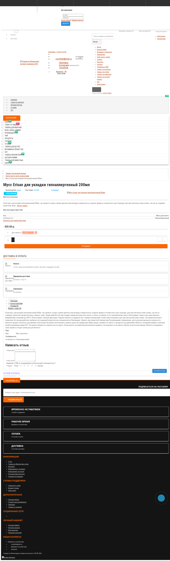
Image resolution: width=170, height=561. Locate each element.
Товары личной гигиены (14, 154)
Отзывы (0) (14, 306)
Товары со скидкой (15, 507)
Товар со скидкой (18, 102)
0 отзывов (54, 190)
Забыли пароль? (78, 20)
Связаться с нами (14, 486)
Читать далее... (22, 206)
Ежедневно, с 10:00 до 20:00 (57, 52)
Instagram (63, 65)
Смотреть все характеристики (14, 221)
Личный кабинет (14, 525)
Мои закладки (13, 530)
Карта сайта (12, 490)
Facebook (63, 67)
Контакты (11, 467)
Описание (14, 301)
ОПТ (12, 110)
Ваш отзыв (10, 361)
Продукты (100, 62)
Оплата (13, 35)
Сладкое (99, 64)
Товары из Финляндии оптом (18, 464)
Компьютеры (101, 54)
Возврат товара (13, 488)
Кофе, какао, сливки (103, 57)
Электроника (101, 84)
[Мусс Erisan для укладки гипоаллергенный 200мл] (86, 192)
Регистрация (66, 20)
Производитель (17, 105)
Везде (99, 47)
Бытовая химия (102, 49)
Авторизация (161, 39)
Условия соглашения (15, 476)
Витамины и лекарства (104, 52)
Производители (13, 500)
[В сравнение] (165, 239)
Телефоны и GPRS (102, 67)
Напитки (8, 162)
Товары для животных (104, 74)
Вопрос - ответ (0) (14, 308)
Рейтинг (9, 366)
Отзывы (14, 107)
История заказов (14, 528)
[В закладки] (159, 239)
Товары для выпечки (104, 69)
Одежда (99, 59)
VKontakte (63, 62)
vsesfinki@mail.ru (64, 59)
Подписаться (15, 400)
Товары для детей (103, 72)
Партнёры (11, 505)
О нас (10, 462)
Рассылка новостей (15, 533)
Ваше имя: (10, 350)
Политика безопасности (16, 474)
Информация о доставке (16, 469)
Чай (98, 82)
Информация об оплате (16, 471)
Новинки (15, 100)
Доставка (13, 39)
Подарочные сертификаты (17, 502)
